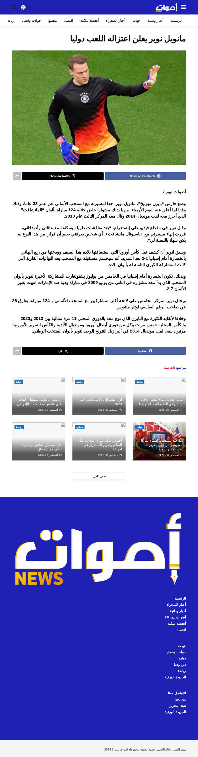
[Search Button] (14, 7)
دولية (18, 381)
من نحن (180, 699)
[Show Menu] (183, 7)
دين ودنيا (180, 664)
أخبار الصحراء (115, 20)
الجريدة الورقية (175, 677)
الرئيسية (176, 20)
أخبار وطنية (155, 20)
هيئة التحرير (178, 705)
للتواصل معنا (177, 693)
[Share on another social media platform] (17, 176)
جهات (136, 20)
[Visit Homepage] (167, 7)
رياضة (10, 20)
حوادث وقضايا (31, 20)
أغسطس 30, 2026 (169, 410)
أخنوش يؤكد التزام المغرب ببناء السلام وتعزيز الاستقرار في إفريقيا (100, 445)
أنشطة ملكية (89, 20)
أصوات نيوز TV (175, 617)
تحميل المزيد (99, 476)
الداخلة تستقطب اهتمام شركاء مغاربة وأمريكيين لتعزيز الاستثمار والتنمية (160, 445)
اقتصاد (68, 20)
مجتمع (52, 20)
